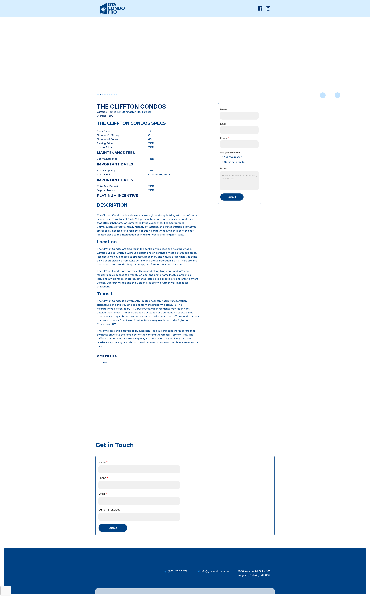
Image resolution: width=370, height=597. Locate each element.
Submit (232, 197)
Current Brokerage (109, 509)
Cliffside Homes (106, 111)
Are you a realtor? (231, 152)
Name (224, 109)
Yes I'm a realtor (233, 156)
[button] (98, 94)
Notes (223, 168)
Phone (224, 138)
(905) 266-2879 (177, 571)
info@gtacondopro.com (215, 571)
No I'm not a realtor (234, 162)
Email (223, 123)
